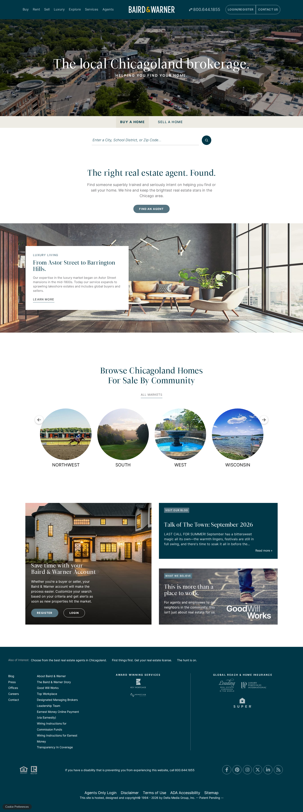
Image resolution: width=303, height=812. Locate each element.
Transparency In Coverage (55, 747)
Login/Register (241, 9)
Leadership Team (48, 705)
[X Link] (257, 769)
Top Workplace (47, 693)
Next (264, 420)
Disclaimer (130, 793)
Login (74, 612)
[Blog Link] (278, 769)
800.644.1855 (206, 9)
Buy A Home (132, 122)
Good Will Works (48, 688)
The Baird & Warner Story (54, 682)
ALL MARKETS (151, 394)
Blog (11, 676)
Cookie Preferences (17, 806)
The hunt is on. (187, 660)
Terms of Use (154, 793)
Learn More (43, 299)
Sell (47, 9)
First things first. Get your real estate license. (142, 660)
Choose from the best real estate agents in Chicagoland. (69, 660)
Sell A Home (170, 122)
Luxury (59, 9)
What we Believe (178, 575)
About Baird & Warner (51, 676)
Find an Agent (151, 209)
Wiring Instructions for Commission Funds (51, 726)
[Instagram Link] (247, 769)
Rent (36, 9)
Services (91, 9)
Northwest (66, 464)
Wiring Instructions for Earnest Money (57, 738)
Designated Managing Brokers (57, 699)
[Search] (206, 140)
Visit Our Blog (176, 510)
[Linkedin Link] (267, 769)
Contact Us (268, 9)
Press (12, 682)
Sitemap (211, 793)
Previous (39, 420)
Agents (108, 9)
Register (44, 612)
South (123, 464)
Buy (26, 9)
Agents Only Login (101, 793)
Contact (13, 699)
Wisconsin (237, 464)
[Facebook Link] (226, 769)
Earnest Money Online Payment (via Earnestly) (58, 714)
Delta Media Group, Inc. (179, 797)
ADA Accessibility (185, 793)
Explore (75, 9)
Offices (13, 688)
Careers (13, 693)
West (180, 464)
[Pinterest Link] (237, 769)
